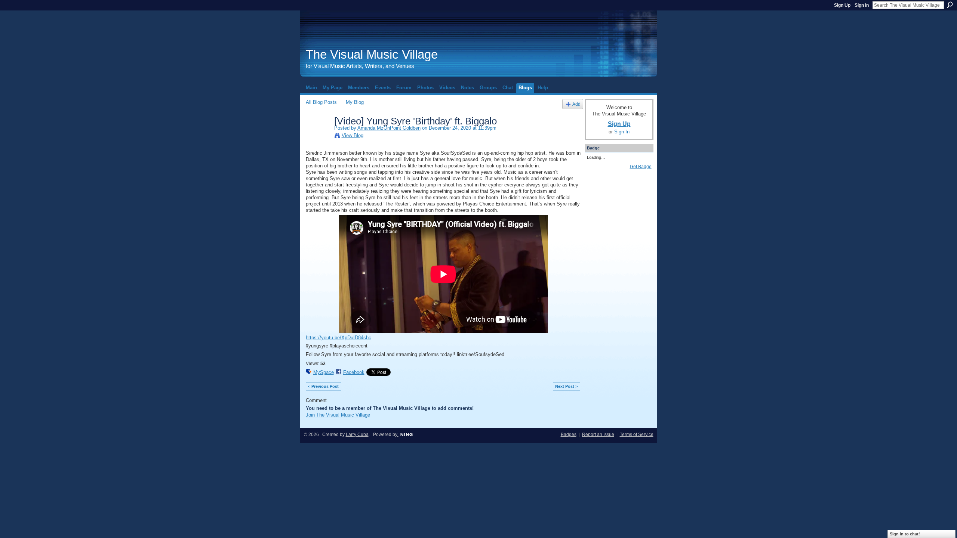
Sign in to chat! (905, 534)
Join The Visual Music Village (338, 415)
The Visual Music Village (372, 54)
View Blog (352, 135)
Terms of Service (636, 434)
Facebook (353, 372)
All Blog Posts (321, 102)
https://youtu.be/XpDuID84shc (338, 337)
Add (576, 104)
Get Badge (641, 166)
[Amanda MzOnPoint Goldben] (318, 136)
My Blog (355, 102)
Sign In (862, 5)
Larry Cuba (357, 434)
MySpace (323, 372)
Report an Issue (598, 434)
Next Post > (566, 386)
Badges (568, 434)
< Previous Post (323, 386)
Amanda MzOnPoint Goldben (389, 128)
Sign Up (842, 5)
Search (950, 4)
